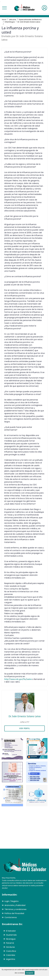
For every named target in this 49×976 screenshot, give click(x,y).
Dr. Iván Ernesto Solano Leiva (29, 22)
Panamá (10, 943)
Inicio (4, 19)
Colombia (10, 955)
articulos (12, 19)
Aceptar (29, 973)
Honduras (10, 947)
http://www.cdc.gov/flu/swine (18, 679)
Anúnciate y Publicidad (15, 905)
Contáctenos (11, 917)
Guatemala (11, 935)
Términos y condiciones (15, 909)
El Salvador (11, 931)
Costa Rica (11, 951)
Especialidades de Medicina (30, 19)
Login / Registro (12, 901)
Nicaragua (10, 939)
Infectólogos (10, 22)
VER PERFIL (24, 728)
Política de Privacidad (14, 913)
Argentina (10, 959)
